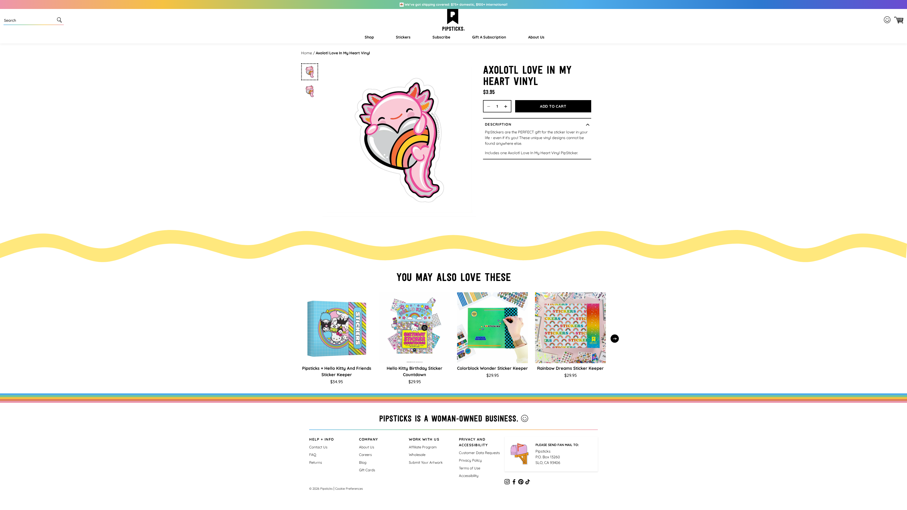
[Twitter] (520, 482)
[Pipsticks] (453, 20)
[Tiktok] (527, 482)
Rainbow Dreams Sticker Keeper (570, 368)
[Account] (888, 20)
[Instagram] (507, 482)
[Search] (60, 19)
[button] (368, 37)
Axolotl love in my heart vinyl (343, 53)
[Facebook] (514, 482)
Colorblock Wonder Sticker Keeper (492, 368)
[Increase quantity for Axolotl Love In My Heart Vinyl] (507, 106)
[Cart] (897, 20)
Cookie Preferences (349, 488)
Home (306, 53)
